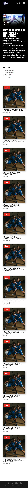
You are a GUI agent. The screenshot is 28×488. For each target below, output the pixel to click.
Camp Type (9, 72)
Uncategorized (9, 70)
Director (8, 75)
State (7, 77)
